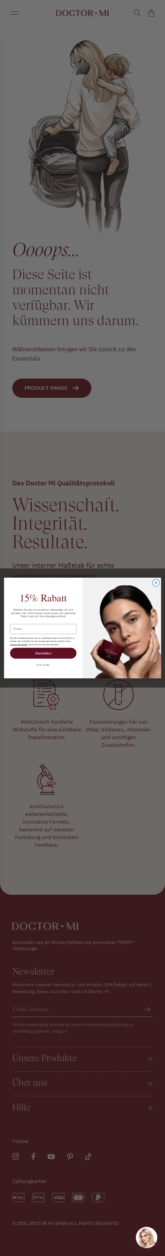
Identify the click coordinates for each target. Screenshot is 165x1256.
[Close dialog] (155, 582)
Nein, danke (43, 664)
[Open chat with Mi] (146, 1237)
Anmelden (43, 653)
